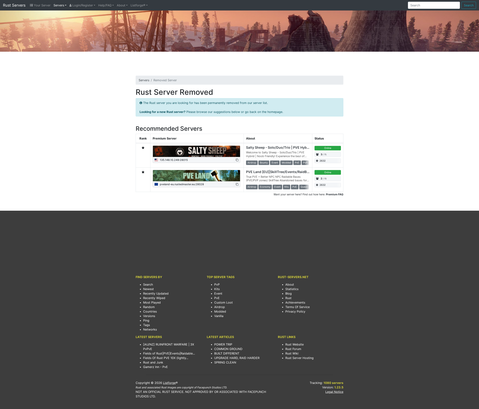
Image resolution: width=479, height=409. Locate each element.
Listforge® (138, 5)
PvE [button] (297, 162)
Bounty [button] (264, 162)
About (121, 5)
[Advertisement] (239, 64)
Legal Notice (334, 392)
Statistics (291, 289)
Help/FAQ (105, 5)
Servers (59, 5)
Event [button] (275, 162)
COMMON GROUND (228, 349)
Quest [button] (304, 186)
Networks (150, 329)
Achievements (295, 302)
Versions (149, 316)
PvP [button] (305, 162)
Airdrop (219, 307)
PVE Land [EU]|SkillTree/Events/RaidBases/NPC (284, 172)
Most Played (152, 302)
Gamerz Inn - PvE (155, 367)
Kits (217, 289)
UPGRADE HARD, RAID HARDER (237, 358)
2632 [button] (323, 160)
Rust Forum (293, 349)
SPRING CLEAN (225, 362)
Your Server (42, 5)
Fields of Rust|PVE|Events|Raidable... (169, 353)
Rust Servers (14, 5)
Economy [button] (265, 186)
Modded (220, 311)
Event (218, 293)
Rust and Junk (153, 362)
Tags (146, 325)
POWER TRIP (223, 344)
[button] (237, 160)
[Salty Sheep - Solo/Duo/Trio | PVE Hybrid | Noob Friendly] (196, 151)
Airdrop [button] (252, 162)
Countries (150, 311)
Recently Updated (156, 293)
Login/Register (82, 5)
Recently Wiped (154, 298)
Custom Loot (223, 302)
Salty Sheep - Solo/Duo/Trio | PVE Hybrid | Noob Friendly (291, 147)
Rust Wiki (291, 353)
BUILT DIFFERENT (226, 353)
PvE (217, 298)
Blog (288, 293)
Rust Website (294, 344)
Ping (146, 320)
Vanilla (218, 316)
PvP (217, 284)
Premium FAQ (334, 194)
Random (149, 307)
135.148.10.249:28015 (173, 159)
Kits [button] (286, 186)
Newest (148, 289)
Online (327, 148)
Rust (288, 298)
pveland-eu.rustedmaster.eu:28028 (181, 184)
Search (469, 5)
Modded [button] (286, 162)
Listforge (169, 383)
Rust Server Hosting (299, 358)
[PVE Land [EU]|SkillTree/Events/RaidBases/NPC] (196, 175)
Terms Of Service (297, 307)
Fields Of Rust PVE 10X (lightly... (165, 358)
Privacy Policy (295, 311)
